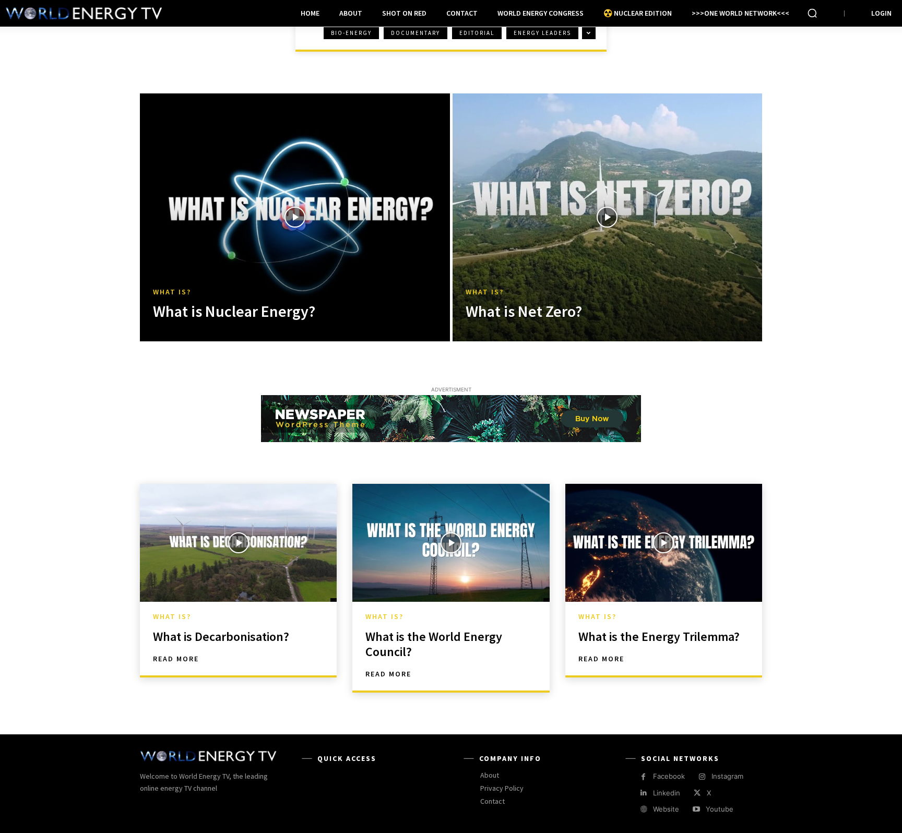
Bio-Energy (351, 33)
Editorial (476, 33)
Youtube (719, 809)
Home (159, 42)
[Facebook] (643, 776)
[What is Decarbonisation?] (238, 543)
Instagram (727, 776)
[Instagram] (701, 776)
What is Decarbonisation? (221, 636)
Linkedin (666, 793)
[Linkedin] (643, 793)
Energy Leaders (542, 33)
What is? (172, 292)
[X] (697, 793)
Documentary (415, 33)
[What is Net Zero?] (608, 217)
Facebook (669, 776)
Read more (176, 658)
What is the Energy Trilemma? (659, 636)
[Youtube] (696, 809)
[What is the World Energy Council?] (450, 543)
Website (666, 809)
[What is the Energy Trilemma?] (663, 543)
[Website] (643, 809)
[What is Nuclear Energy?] (295, 217)
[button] (812, 13)
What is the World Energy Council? (433, 644)
